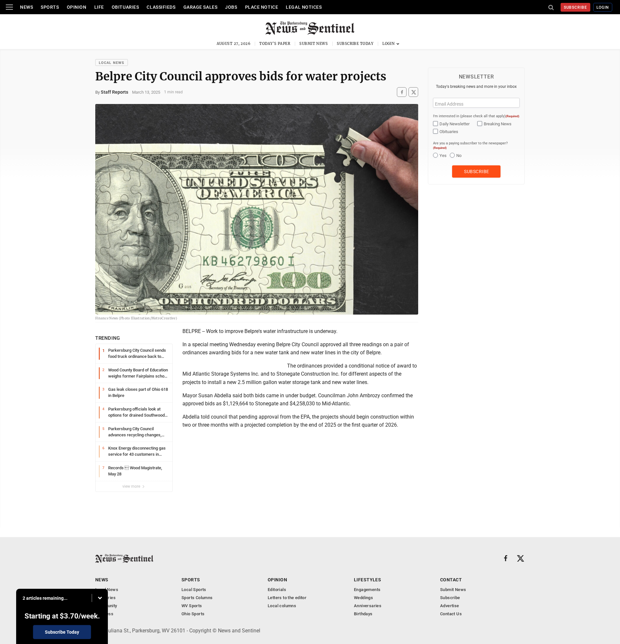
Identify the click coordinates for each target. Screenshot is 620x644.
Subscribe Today (355, 43)
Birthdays (363, 613)
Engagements (367, 589)
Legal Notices (304, 7)
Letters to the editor (287, 597)
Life (99, 7)
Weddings (363, 597)
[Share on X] (413, 92)
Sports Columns (196, 597)
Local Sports (193, 589)
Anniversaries (367, 605)
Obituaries (125, 7)
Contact (451, 579)
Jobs (231, 7)
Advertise (449, 605)
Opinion (77, 7)
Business (104, 613)
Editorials (277, 589)
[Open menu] (9, 7)
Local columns (282, 605)
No (458, 155)
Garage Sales (200, 7)
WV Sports (191, 605)
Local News (111, 63)
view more (131, 486)
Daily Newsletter (454, 123)
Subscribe (575, 7)
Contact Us (451, 613)
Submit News (313, 43)
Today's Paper (274, 43)
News (26, 7)
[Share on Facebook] (402, 92)
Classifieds (161, 7)
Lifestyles (367, 579)
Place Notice (261, 7)
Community (106, 605)
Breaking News (498, 123)
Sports (50, 7)
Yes (443, 155)
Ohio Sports (192, 613)
